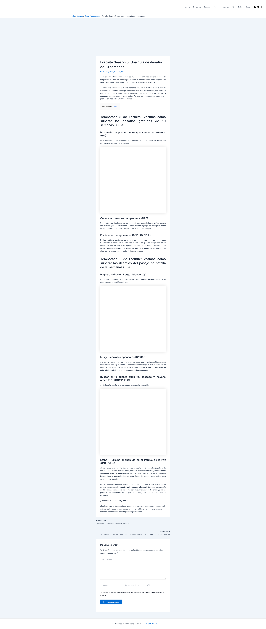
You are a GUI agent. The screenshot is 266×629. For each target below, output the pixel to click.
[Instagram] (261, 7)
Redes (240, 7)
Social (248, 7)
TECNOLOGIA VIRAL (151, 624)
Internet (207, 7)
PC (233, 7)
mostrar (115, 106)
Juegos (216, 7)
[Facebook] (255, 7)
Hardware (197, 7)
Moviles (226, 7)
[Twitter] (258, 7)
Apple (187, 7)
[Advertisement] (133, 40)
